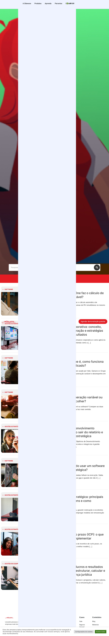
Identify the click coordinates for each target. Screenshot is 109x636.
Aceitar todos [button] (100, 631)
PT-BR (71, 3)
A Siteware (27, 3)
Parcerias (58, 3)
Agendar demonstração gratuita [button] (93, 321)
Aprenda (48, 3)
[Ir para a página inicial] (9, 322)
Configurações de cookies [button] (84, 631)
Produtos (37, 3)
